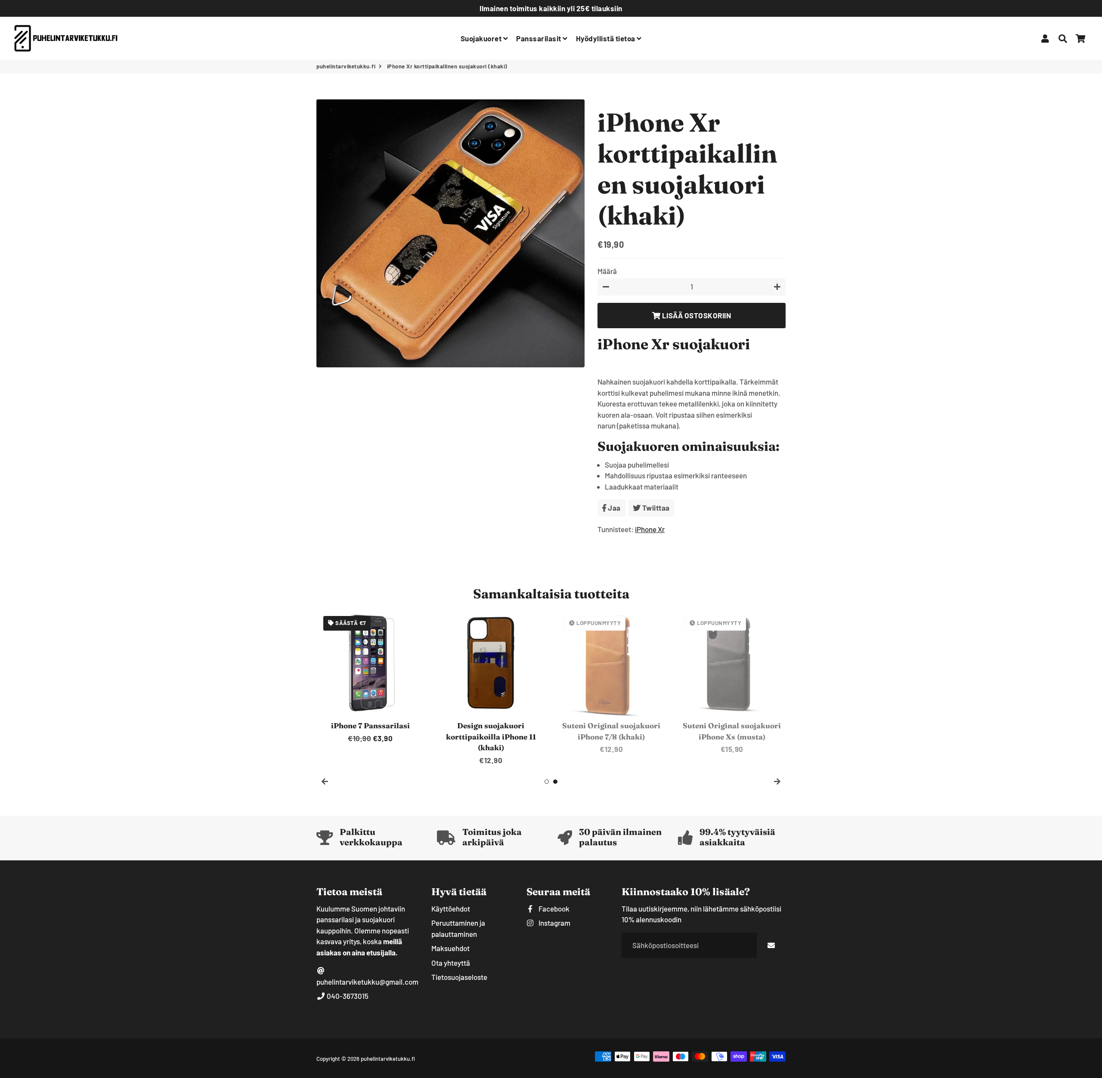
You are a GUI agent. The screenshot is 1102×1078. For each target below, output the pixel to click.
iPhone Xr (650, 529)
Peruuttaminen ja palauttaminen (458, 928)
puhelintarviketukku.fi (345, 66)
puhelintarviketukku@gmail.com (367, 981)
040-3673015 (346, 996)
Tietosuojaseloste (459, 977)
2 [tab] (555, 781)
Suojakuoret (482, 38)
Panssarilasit (539, 38)
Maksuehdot (450, 948)
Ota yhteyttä (450, 962)
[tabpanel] (370, 676)
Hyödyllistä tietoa (606, 38)
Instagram (553, 922)
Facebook (553, 908)
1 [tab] (547, 781)
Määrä (607, 271)
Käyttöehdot (450, 908)
